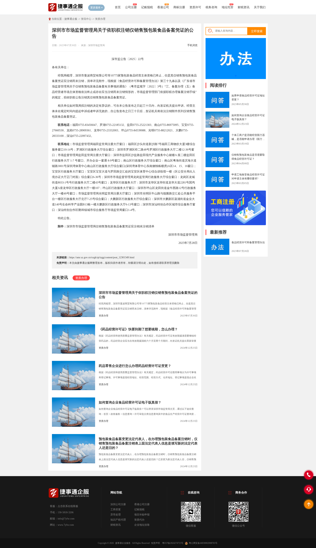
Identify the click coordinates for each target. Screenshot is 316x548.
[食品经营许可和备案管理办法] (236, 78)
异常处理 (115, 514)
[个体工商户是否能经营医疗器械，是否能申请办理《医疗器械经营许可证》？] (217, 140)
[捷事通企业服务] (65, 11)
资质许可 (195, 7)
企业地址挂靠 (142, 524)
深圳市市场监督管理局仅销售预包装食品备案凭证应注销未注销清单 (110, 226)
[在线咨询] (236, 224)
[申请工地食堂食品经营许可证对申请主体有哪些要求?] (217, 179)
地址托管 (227, 7)
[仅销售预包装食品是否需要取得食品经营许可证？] (217, 159)
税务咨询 (211, 7)
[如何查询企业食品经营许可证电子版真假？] (217, 120)
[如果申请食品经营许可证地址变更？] (217, 100)
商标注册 (179, 7)
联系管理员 (167, 263)
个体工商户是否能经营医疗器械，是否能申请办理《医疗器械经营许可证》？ (248, 139)
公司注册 (131, 7)
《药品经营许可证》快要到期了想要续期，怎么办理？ (138, 329)
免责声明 (155, 543)
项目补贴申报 (142, 514)
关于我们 (260, 7)
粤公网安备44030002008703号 (203, 543)
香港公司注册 (142, 504)
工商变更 (115, 509)
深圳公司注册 (118, 504)
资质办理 (100, 19)
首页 (118, 7)
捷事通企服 (70, 19)
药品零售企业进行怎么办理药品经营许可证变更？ (135, 366)
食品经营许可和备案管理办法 (248, 242)
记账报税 (147, 7)
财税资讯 (243, 7)
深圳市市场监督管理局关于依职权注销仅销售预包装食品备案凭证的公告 (148, 295)
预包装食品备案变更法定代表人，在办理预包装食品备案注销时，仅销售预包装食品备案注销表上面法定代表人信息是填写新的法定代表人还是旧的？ (148, 443)
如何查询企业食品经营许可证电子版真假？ (130, 402)
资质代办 (139, 519)
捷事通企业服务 (123, 543)
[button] (235, 75)
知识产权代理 (118, 519)
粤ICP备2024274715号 (172, 543)
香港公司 (163, 7)
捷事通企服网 (84, 263)
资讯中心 (86, 19)
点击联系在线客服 (68, 506)
